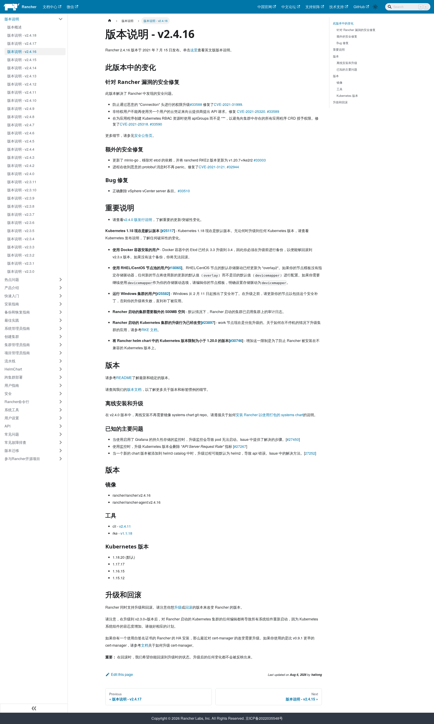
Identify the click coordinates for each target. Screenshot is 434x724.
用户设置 (12, 417)
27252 (310, 453)
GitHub (359, 6)
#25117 (168, 230)
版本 (336, 56)
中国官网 (264, 6)
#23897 (208, 322)
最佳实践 (12, 320)
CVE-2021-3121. (212, 166)
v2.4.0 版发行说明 (137, 219)
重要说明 (339, 49)
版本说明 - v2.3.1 (20, 263)
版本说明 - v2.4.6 (20, 132)
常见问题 (12, 434)
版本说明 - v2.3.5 (20, 230)
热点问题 (12, 279)
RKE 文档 (149, 329)
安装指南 (12, 303)
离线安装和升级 (347, 63)
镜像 (339, 82)
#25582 (163, 293)
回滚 (188, 607)
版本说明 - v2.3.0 (20, 271)
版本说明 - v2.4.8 (20, 116)
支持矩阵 (312, 6)
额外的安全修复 (347, 36)
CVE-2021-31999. (228, 104)
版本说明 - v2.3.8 (20, 206)
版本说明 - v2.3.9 (20, 198)
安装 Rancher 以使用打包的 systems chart (269, 414)
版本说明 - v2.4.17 (21, 43)
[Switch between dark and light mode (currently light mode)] (375, 6)
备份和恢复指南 (17, 312)
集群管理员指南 (17, 344)
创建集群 (12, 336)
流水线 (10, 360)
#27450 (293, 439)
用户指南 (12, 385)
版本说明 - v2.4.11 (21, 92)
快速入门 (12, 295)
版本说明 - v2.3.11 (21, 181)
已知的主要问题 (347, 69)
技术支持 (336, 6)
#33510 (184, 190)
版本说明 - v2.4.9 (20, 108)
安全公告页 (143, 135)
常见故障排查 (15, 442)
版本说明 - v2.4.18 (21, 35)
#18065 (175, 267)
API (7, 426)
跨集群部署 (14, 377)
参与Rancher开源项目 (22, 458)
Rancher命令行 (17, 401)
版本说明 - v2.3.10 (21, 189)
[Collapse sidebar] (34, 708)
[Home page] (109, 20)
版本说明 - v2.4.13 (21, 75)
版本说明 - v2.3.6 (20, 222)
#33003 (260, 160)
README (124, 377)
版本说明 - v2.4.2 (20, 165)
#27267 (240, 446)
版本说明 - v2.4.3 (20, 157)
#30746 (236, 340)
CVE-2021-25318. (134, 124)
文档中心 (50, 6)
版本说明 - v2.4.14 (21, 67)
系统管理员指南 (17, 328)
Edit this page (122, 674)
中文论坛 (288, 6)
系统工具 (12, 409)
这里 (194, 49)
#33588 (196, 104)
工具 (339, 89)
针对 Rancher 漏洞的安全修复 (356, 30)
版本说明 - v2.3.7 (20, 214)
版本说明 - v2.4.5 (20, 141)
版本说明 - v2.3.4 (20, 238)
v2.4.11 (125, 526)
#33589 (273, 111)
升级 (178, 607)
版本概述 (14, 27)
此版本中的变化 (343, 23)
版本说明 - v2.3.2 (20, 255)
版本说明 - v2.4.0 (20, 173)
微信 (70, 6)
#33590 (156, 124)
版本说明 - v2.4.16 (21, 51)
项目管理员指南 (17, 352)
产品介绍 (12, 287)
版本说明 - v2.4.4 (20, 149)
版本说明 (12, 18)
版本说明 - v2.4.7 (20, 124)
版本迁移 (12, 450)
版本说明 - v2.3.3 (20, 246)
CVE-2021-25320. (251, 111)
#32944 (233, 166)
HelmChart (13, 369)
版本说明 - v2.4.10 (21, 100)
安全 (8, 393)
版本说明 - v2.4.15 (21, 59)
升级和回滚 (340, 102)
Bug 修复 (343, 43)
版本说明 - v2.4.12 (21, 84)
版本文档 (134, 389)
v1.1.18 (126, 533)
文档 (144, 645)
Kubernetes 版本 (347, 95)
